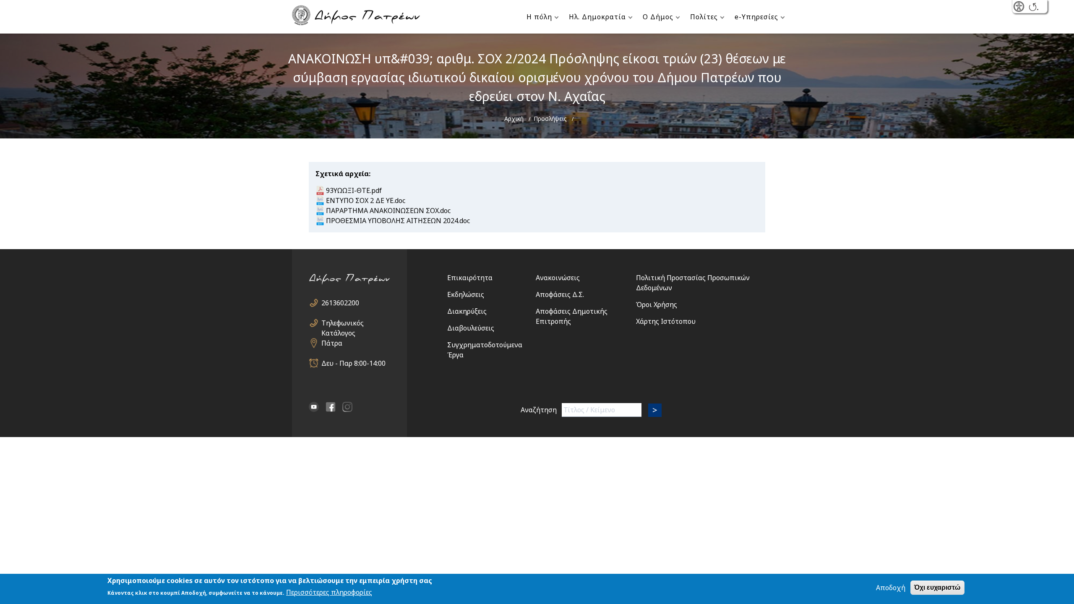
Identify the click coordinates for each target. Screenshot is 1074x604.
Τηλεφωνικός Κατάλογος (342, 323)
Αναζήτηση (539, 409)
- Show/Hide (1020, 7)
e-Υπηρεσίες (756, 16)
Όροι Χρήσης (656, 304)
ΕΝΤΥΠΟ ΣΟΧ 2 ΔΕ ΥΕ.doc (365, 200)
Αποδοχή (890, 587)
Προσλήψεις (550, 118)
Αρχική (514, 118)
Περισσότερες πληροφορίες (329, 592)
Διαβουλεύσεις (470, 328)
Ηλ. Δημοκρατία (597, 16)
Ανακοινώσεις (558, 277)
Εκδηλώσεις (465, 294)
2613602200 (340, 302)
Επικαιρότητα (470, 277)
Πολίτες (704, 16)
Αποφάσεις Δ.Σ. (560, 294)
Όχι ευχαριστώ (937, 587)
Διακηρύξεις (467, 311)
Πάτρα (331, 343)
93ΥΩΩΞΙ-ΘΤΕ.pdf (354, 190)
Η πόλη (539, 16)
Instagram (347, 407)
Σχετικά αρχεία (342, 173)
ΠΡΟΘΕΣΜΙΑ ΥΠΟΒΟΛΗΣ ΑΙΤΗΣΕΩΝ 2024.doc (398, 220)
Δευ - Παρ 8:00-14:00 (353, 363)
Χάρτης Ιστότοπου (666, 321)
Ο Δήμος (658, 16)
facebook (331, 407)
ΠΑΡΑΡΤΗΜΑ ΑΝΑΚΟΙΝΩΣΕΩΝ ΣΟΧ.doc (388, 210)
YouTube (314, 407)
